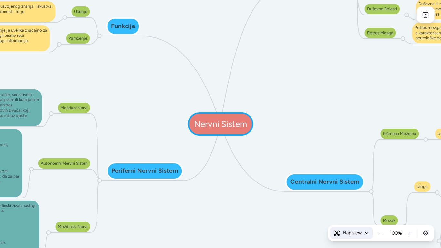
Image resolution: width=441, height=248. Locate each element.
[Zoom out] (381, 233)
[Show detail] (425, 233)
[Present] (425, 15)
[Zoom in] (410, 233)
